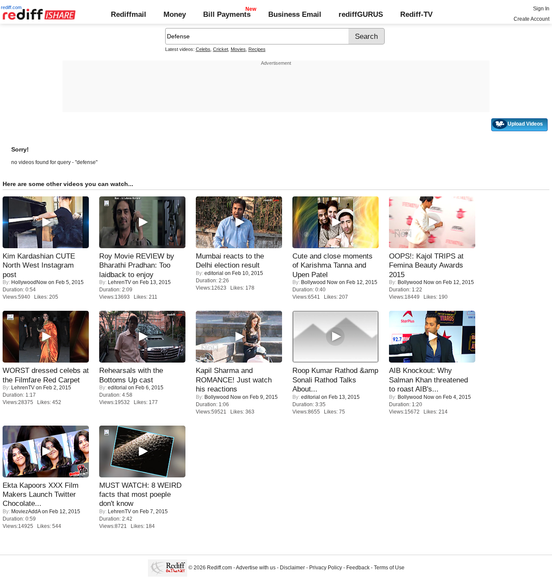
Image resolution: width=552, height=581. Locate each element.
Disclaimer (292, 568)
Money (174, 14)
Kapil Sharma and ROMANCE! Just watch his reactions (234, 379)
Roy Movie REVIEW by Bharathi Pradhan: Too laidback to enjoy (136, 265)
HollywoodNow (29, 282)
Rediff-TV (416, 14)
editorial (213, 273)
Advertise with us (256, 568)
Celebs (203, 49)
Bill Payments (227, 14)
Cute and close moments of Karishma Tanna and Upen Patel (332, 265)
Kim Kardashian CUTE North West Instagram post (39, 265)
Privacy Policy (325, 568)
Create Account (531, 19)
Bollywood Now (319, 282)
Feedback (358, 568)
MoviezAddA (26, 511)
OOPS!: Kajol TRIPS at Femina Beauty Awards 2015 (426, 265)
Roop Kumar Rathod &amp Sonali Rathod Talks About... (335, 379)
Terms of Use (389, 568)
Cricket (220, 49)
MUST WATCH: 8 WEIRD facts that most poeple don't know (140, 494)
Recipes (257, 49)
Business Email (294, 14)
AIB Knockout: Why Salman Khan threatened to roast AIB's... (428, 379)
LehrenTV (119, 282)
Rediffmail (128, 14)
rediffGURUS (361, 14)
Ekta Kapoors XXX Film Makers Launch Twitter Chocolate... (40, 494)
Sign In (541, 9)
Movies (238, 49)
